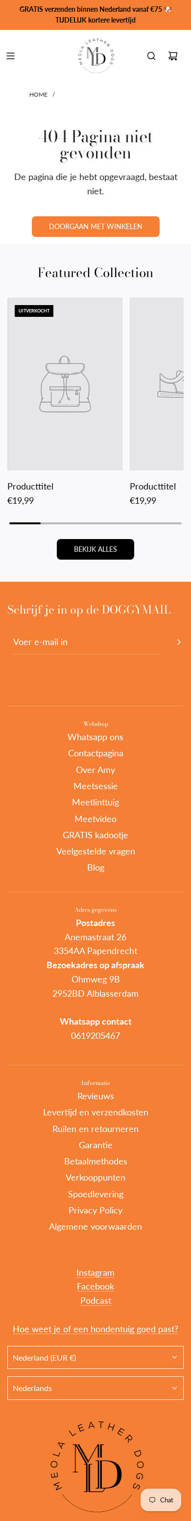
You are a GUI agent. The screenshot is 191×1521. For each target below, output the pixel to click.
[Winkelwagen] (173, 56)
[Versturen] (179, 642)
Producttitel (30, 486)
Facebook (95, 1286)
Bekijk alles (95, 549)
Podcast (95, 1300)
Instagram (95, 1272)
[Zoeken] (151, 56)
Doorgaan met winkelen (96, 226)
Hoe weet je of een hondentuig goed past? (95, 1328)
